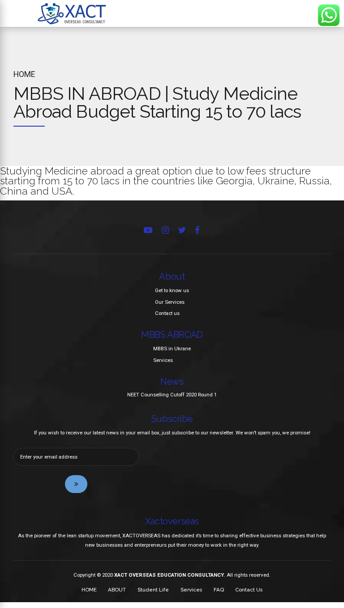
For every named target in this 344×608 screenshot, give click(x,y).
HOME (89, 590)
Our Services (170, 302)
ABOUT (117, 590)
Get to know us (172, 290)
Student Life (153, 590)
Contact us (167, 313)
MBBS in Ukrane (172, 348)
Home (24, 74)
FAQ (219, 590)
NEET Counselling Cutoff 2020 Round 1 (172, 394)
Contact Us (248, 590)
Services (163, 360)
